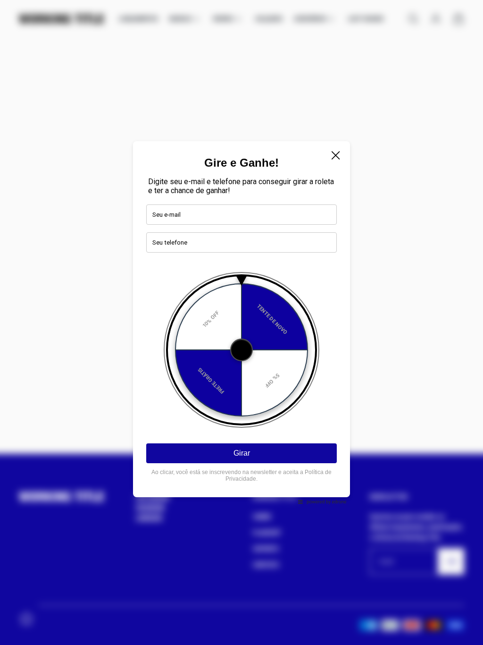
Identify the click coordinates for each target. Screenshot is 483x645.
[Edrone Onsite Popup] (241, 322)
